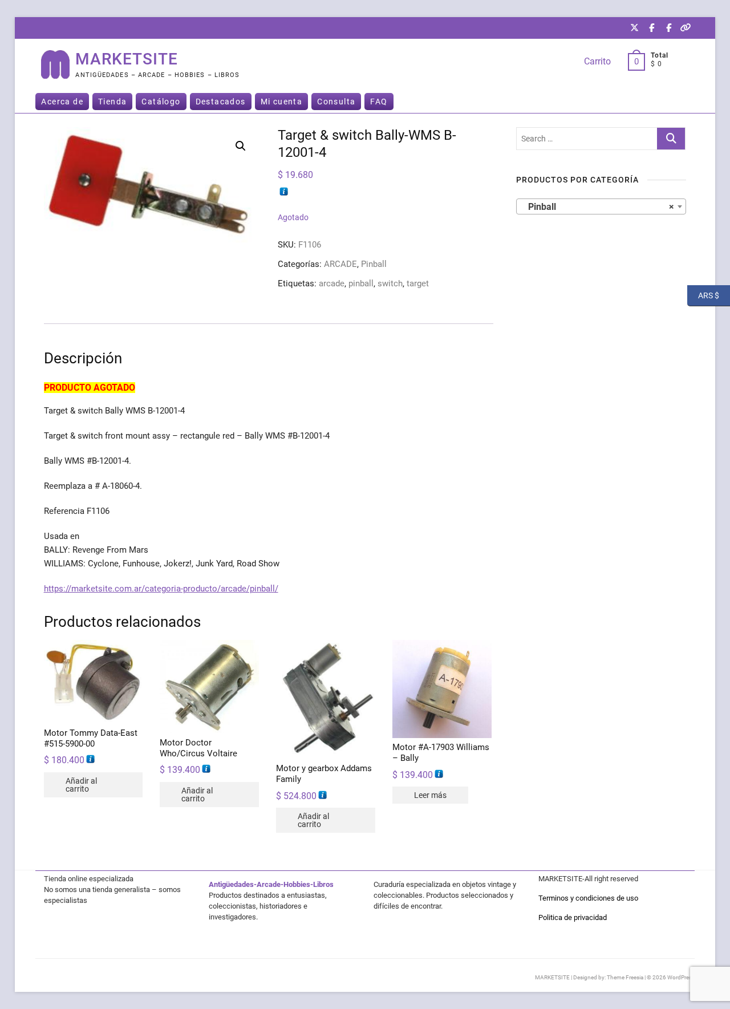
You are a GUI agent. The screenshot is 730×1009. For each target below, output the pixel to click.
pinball (361, 283)
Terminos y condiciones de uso (588, 898)
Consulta (336, 101)
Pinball (374, 264)
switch (390, 283)
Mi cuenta (282, 101)
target (418, 283)
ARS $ (703, 295)
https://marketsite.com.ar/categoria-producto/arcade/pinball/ (161, 588)
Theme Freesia (625, 977)
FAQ (378, 101)
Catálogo (160, 101)
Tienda (112, 101)
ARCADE (340, 264)
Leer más (430, 795)
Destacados (221, 101)
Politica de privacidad (572, 917)
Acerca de (62, 101)
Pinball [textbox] (597, 206)
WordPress (681, 977)
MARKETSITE (126, 59)
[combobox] (601, 206)
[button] (240, 146)
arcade (331, 283)
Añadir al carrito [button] (81, 784)
